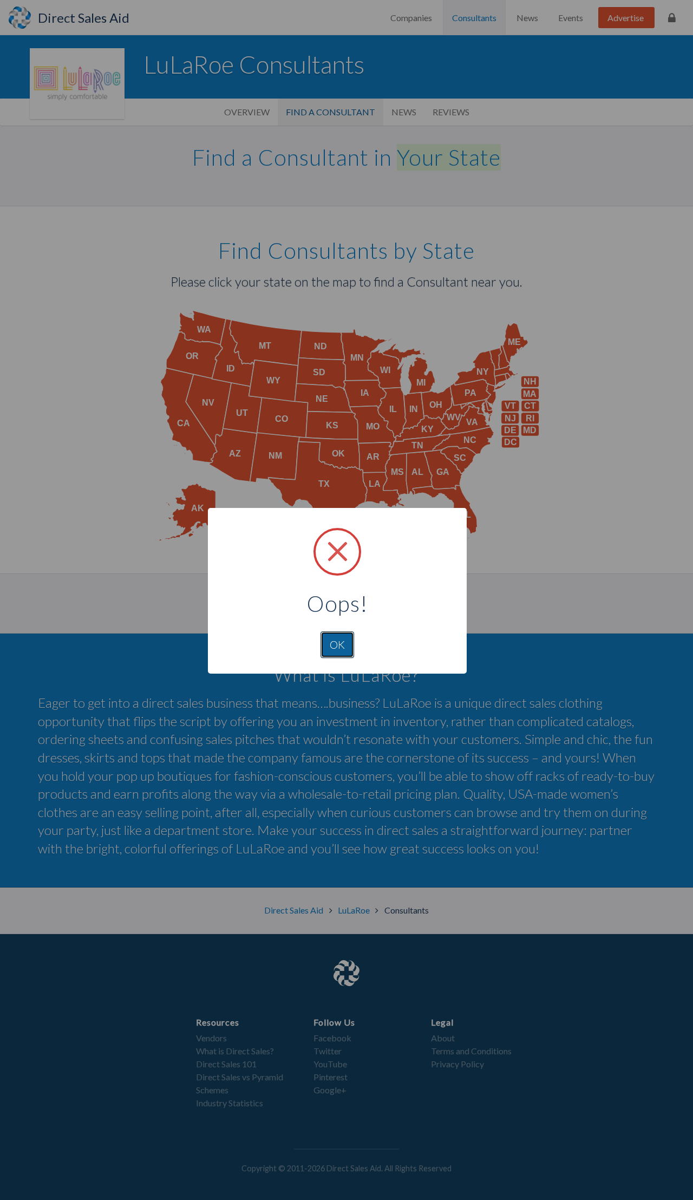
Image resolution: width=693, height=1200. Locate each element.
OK (337, 644)
